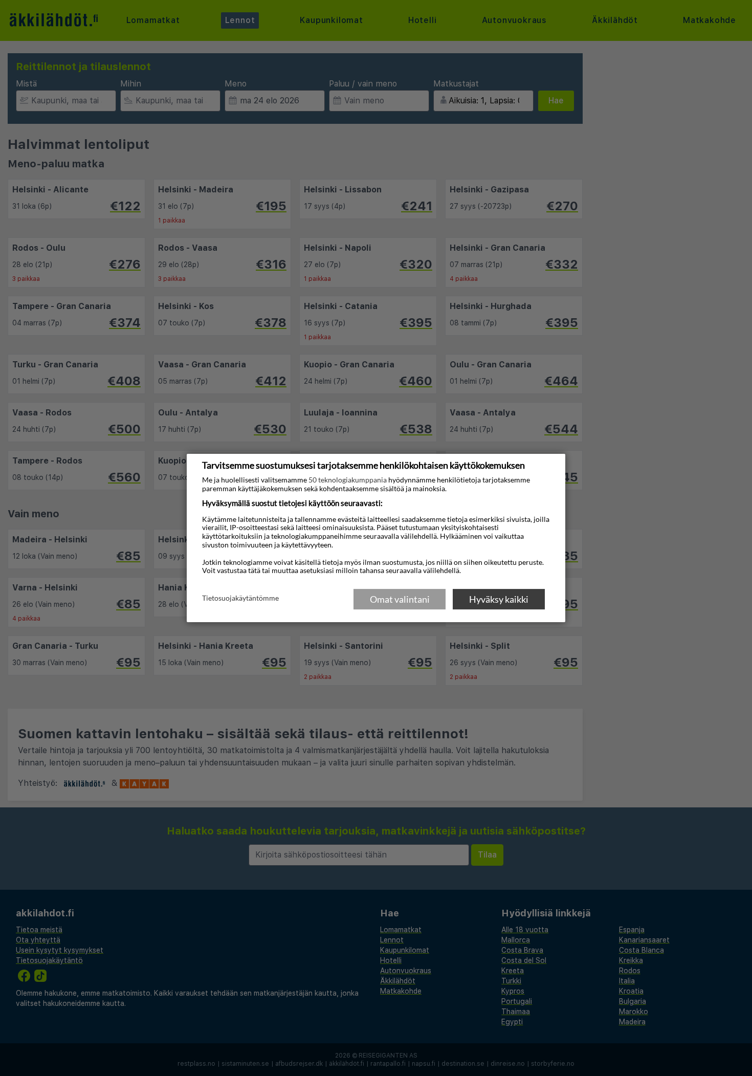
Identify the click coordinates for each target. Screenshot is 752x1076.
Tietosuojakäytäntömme (240, 599)
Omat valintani (400, 599)
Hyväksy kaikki (498, 599)
